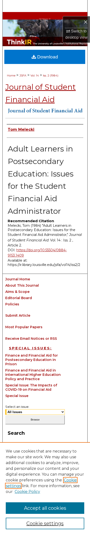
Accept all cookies (45, 508)
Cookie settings (45, 523)
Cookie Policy (27, 491)
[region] (45, 488)
